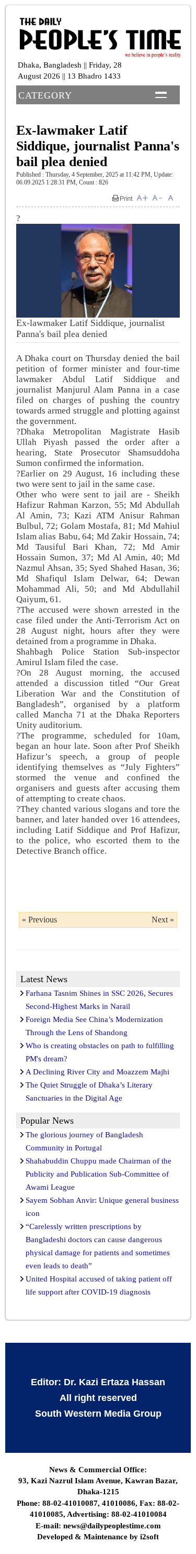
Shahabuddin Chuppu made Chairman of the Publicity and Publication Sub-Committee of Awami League (98, 1174)
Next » (163, 919)
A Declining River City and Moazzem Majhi (97, 1072)
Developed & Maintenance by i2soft (98, 1537)
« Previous (39, 919)
